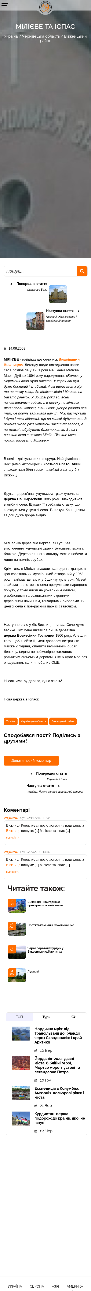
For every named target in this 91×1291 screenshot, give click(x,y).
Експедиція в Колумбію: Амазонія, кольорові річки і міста (59, 1093)
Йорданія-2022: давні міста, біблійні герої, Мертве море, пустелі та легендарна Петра (57, 1065)
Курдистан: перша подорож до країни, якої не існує (59, 1118)
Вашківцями (69, 359)
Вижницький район (63, 721)
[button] (4, 5)
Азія (55, 1286)
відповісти (12, 837)
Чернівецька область (41, 36)
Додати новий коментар (31, 761)
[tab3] (73, 1017)
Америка (75, 1286)
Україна (11, 36)
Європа (37, 1286)
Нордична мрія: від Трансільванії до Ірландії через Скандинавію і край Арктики (58, 1035)
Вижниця (13, 831)
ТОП (19, 1017)
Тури (46, 1017)
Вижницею (13, 365)
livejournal (11, 817)
